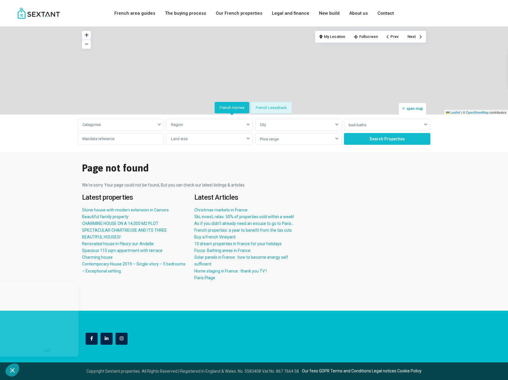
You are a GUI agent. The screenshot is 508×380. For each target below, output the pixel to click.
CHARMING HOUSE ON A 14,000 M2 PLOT (120, 223)
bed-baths (357, 125)
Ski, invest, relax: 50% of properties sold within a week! (244, 216)
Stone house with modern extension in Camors (125, 210)
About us (358, 13)
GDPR (324, 371)
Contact (385, 13)
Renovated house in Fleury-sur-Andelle (118, 243)
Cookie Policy (409, 371)
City (263, 124)
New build (329, 13)
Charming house (97, 257)
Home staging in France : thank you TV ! (230, 271)
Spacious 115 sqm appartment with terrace (122, 250)
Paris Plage (204, 277)
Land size (179, 139)
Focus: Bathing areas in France (222, 250)
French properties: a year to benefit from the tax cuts (243, 230)
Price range (269, 139)
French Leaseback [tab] (271, 107)
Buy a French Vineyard (214, 237)
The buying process (185, 13)
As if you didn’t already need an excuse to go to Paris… (244, 223)
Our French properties (239, 13)
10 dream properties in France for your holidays (238, 243)
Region (177, 124)
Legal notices (384, 371)
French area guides (134, 13)
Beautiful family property (105, 216)
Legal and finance (290, 13)
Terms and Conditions (350, 371)
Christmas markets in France (221, 210)
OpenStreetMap (477, 112)
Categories (91, 124)
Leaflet (454, 112)
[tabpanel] (254, 132)
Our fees (310, 371)
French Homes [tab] (232, 107)
